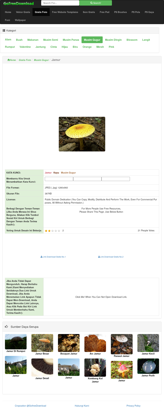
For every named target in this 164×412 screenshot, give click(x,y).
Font (7, 20)
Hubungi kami (82, 405)
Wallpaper (20, 20)
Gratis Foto (42, 12)
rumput (10, 47)
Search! (97, 2)
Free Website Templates (65, 12)
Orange (87, 47)
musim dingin (113, 40)
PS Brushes (120, 12)
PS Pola (136, 12)
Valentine (25, 47)
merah (100, 47)
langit (146, 40)
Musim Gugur (41, 60)
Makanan (32, 40)
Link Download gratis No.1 (54, 256)
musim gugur (92, 40)
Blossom (132, 40)
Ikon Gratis (89, 12)
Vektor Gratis (23, 12)
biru (75, 47)
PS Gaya (149, 12)
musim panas (71, 40)
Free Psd (104, 12)
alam (8, 39)
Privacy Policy (133, 405)
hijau (65, 47)
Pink (111, 47)
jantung (41, 47)
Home (8, 12)
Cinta (53, 47)
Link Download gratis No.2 (111, 256)
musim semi (50, 40)
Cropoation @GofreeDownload (30, 405)
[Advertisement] (82, 88)
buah (19, 40)
